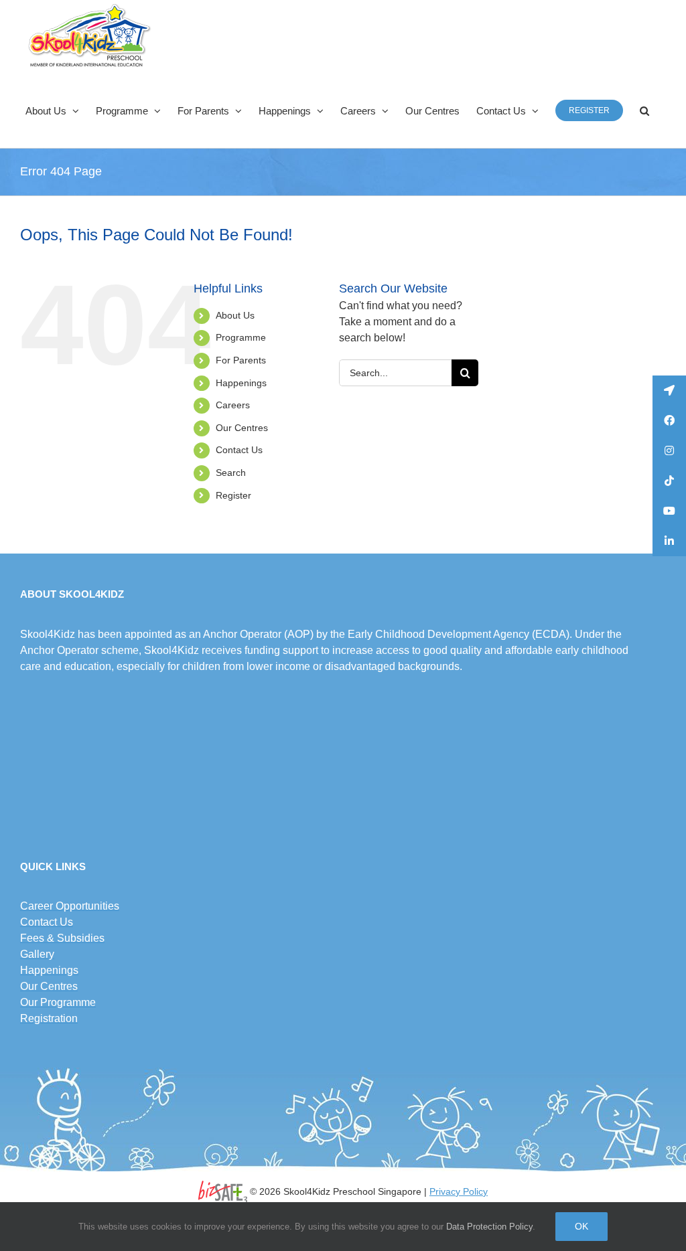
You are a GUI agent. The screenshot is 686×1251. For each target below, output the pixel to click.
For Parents (241, 360)
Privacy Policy (458, 1191)
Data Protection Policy (489, 1227)
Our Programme (58, 1002)
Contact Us (239, 449)
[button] (644, 110)
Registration (49, 1018)
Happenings (241, 383)
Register (233, 495)
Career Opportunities (69, 906)
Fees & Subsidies (62, 938)
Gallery (37, 954)
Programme (241, 337)
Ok (581, 1226)
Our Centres (242, 427)
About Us (235, 315)
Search (231, 472)
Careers (233, 405)
